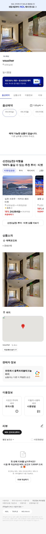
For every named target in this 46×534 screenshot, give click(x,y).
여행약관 (23, 503)
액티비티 (31, 170)
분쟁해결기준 (33, 503)
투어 (21, 170)
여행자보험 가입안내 (10, 503)
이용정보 (29, 95)
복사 (15, 345)
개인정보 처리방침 (38, 500)
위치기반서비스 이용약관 (20, 500)
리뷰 (40, 95)
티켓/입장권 (9, 170)
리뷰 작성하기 (23, 479)
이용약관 (6, 500)
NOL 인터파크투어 (12, 432)
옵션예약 (6, 95)
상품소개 (17, 95)
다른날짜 (37, 105)
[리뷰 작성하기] (41, 425)
